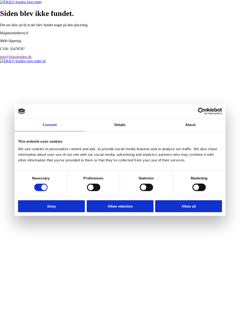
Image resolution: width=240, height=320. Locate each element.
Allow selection (120, 206)
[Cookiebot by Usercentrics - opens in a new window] (201, 111)
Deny (51, 206)
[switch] (93, 187)
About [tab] (190, 125)
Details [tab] (120, 125)
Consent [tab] (50, 125)
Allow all (189, 206)
